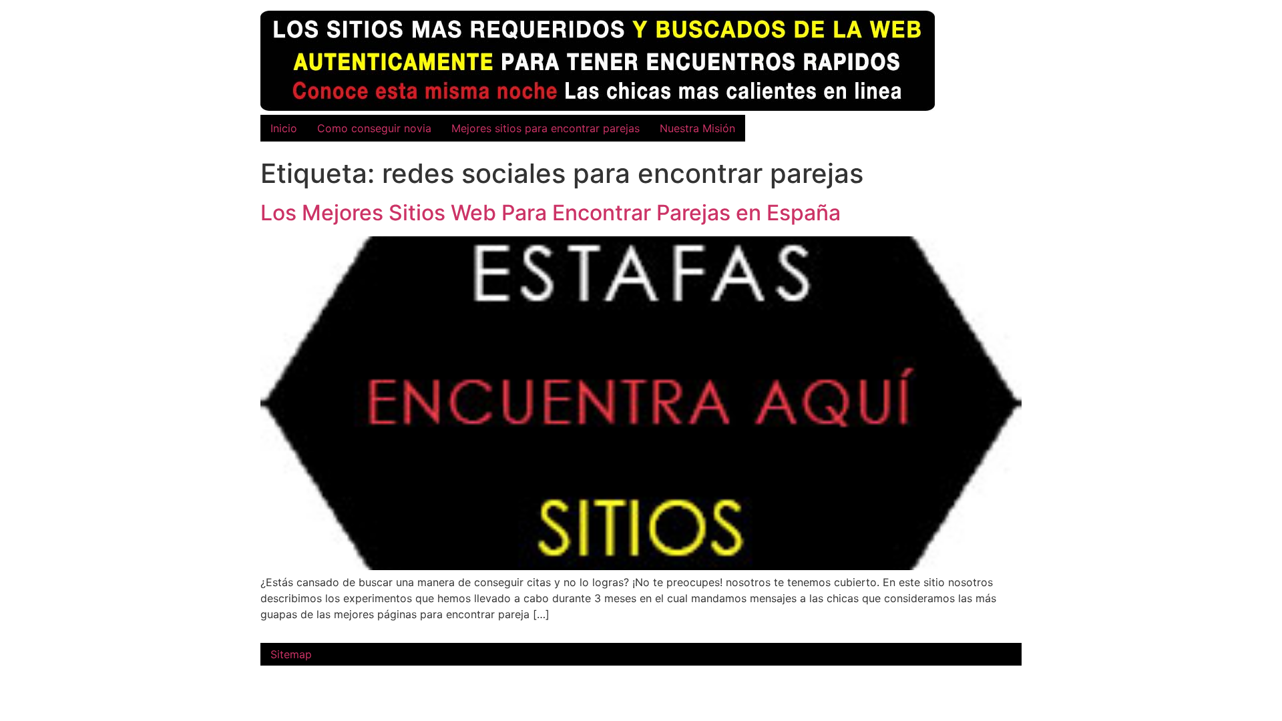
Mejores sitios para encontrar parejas (545, 128)
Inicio (283, 128)
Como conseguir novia (374, 128)
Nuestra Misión (697, 128)
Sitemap (291, 654)
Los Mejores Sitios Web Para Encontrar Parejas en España (550, 213)
